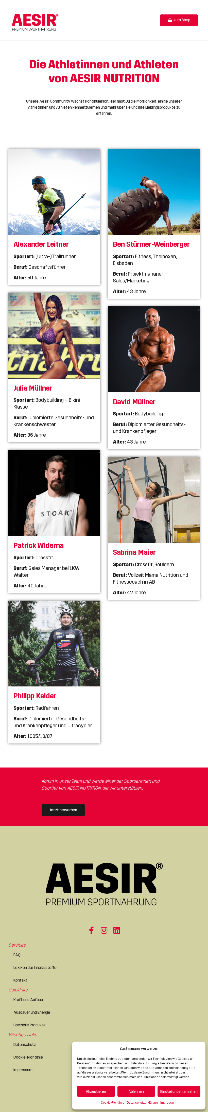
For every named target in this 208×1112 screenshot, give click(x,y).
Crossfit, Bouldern (143, 564)
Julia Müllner (32, 388)
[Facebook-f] (91, 930)
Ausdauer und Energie (31, 1012)
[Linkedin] (116, 930)
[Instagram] (104, 930)
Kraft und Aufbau (28, 999)
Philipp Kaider (34, 696)
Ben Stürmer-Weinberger (151, 244)
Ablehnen (136, 1091)
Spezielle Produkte (29, 1025)
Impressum (168, 1102)
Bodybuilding (138, 414)
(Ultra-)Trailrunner (44, 256)
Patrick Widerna (38, 545)
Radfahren (36, 708)
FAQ (17, 954)
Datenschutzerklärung (142, 1102)
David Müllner (134, 402)
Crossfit (33, 557)
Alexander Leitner (41, 244)
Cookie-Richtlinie (112, 1102)
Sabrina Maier (134, 552)
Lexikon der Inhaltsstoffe (35, 967)
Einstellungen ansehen (179, 1091)
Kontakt (20, 980)
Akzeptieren (96, 1091)
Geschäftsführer (39, 267)
